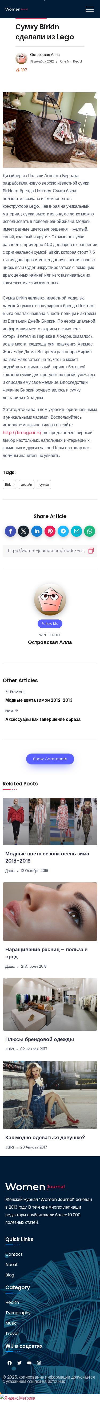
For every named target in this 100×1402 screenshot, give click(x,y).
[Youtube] (29, 1363)
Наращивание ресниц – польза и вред (46, 953)
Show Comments (50, 759)
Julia (9, 1049)
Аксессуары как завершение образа (43, 719)
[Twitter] (19, 1363)
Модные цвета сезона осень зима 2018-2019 (47, 857)
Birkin (9, 484)
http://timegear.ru (22, 433)
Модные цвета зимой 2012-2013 (38, 700)
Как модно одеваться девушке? (45, 1137)
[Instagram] (39, 1363)
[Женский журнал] (16, 9)
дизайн (26, 484)
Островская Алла (44, 54)
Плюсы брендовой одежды (39, 1039)
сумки (44, 484)
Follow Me (50, 623)
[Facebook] (9, 1363)
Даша (10, 870)
